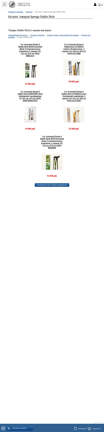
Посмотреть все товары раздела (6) (52, 185)
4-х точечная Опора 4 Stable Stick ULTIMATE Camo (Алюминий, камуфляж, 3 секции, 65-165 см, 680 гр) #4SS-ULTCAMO (74, 96)
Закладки (82, 429)
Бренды (29, 12)
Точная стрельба (37, 35)
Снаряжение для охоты (18, 35)
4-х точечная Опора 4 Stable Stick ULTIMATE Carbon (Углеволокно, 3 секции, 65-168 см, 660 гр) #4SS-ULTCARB (74, 49)
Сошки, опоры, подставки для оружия (63, 35)
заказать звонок (19, 428)
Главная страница (15, 12)
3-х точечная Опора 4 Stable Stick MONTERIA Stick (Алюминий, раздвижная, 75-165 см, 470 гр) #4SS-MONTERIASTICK (30, 96)
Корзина (96, 429)
